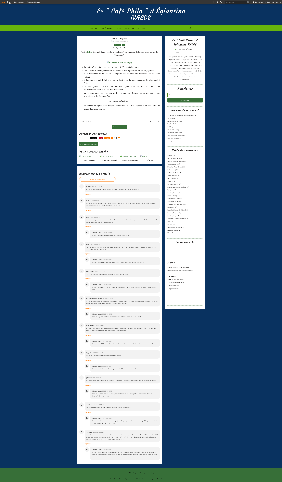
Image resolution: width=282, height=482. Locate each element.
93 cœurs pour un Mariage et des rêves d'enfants (181, 115)
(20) (177, 210)
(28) (172, 207)
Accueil (94, 28)
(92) (172, 170)
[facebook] (213, 2)
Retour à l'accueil (119, 127)
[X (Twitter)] (217, 2)
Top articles (113, 479)
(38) (174, 201)
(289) (171, 156)
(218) (177, 161)
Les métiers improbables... (175, 133)
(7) (170, 224)
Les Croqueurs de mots (119, 41)
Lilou (89, 51)
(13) (173, 216)
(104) (176, 167)
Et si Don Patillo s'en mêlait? (175, 124)
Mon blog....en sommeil (174, 138)
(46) (175, 199)
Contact (141, 28)
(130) (173, 164)
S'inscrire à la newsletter (88, 144)
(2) (173, 230)
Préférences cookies (166, 479)
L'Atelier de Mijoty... (173, 130)
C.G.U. (138, 479)
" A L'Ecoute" (171, 118)
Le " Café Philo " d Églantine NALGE (141, 14)
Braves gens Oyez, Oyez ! (174, 121)
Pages (118, 28)
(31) (176, 204)
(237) (176, 158)
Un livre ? (170, 141)
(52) (173, 193)
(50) (173, 196)
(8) (170, 222)
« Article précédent (85, 122)
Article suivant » (155, 122)
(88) (173, 176)
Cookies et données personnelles (150, 479)
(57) (171, 190)
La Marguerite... (172, 127)
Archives (129, 28)
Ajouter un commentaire (97, 179)
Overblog (151, 473)
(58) (178, 187)
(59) (171, 181)
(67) (173, 178)
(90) (174, 173)
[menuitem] (94, 28)
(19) (174, 213)
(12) (177, 219)
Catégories (106, 28)
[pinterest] (221, 2)
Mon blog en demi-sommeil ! (176, 135)
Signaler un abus (129, 479)
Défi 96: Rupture (119, 39)
